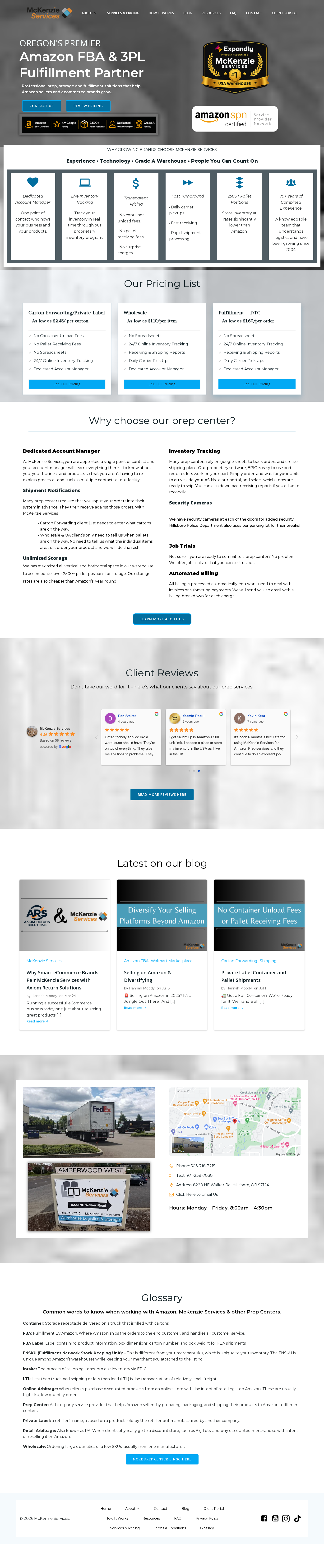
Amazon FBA (136, 961)
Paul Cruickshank (258, 715)
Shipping (268, 961)
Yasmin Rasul (125, 715)
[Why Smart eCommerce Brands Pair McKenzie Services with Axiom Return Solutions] (64, 915)
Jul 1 (262, 988)
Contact (254, 13)
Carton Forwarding (239, 961)
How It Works (161, 13)
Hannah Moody (44, 996)
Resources (211, 13)
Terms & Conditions (170, 1528)
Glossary (207, 1528)
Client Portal (284, 13)
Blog (187, 13)
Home (105, 1508)
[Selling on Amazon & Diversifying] (162, 915)
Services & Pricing (123, 13)
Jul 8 (166, 988)
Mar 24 (70, 996)
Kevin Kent (188, 715)
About (87, 13)
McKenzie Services (44, 961)
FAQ (233, 13)
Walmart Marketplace (172, 961)
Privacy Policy (207, 1518)
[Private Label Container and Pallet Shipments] (259, 915)
